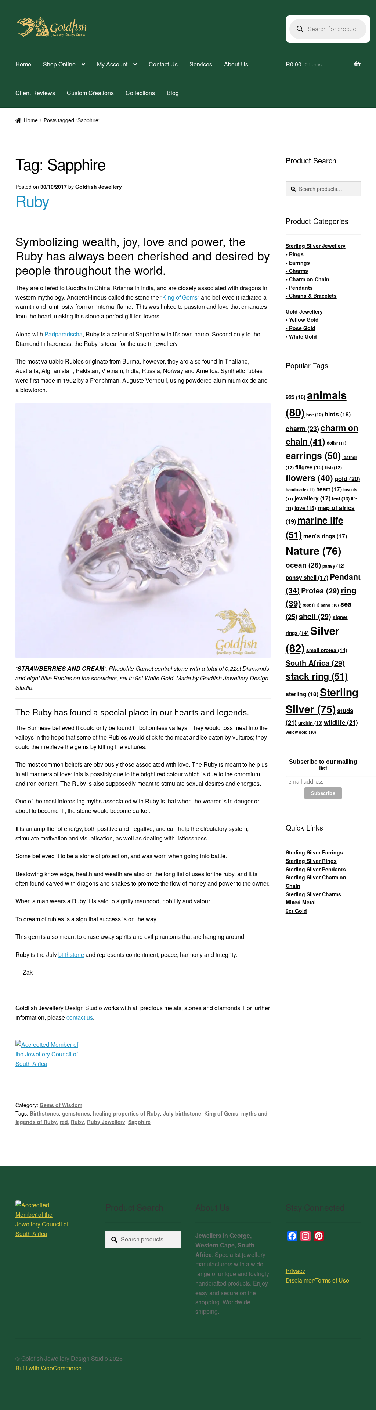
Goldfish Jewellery (98, 186)
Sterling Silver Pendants (316, 869)
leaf (341, 498)
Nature (313, 550)
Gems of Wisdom (61, 1105)
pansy (333, 566)
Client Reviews (35, 92)
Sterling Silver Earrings (314, 852)
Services (200, 64)
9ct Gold (296, 910)
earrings (313, 455)
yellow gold (301, 732)
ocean (303, 565)
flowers (309, 477)
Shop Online (59, 64)
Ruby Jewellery (106, 1121)
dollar (336, 443)
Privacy (295, 1270)
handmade (300, 490)
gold (347, 478)
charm (302, 428)
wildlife (341, 722)
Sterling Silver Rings (311, 860)
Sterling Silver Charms (313, 894)
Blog (173, 92)
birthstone (71, 954)
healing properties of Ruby (126, 1113)
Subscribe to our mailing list (323, 765)
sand (330, 605)
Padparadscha (63, 334)
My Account (112, 64)
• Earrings (298, 262)
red (64, 1121)
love (305, 507)
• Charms (297, 270)
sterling (302, 694)
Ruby (32, 200)
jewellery (312, 498)
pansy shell (307, 578)
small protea (326, 650)
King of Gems (180, 297)
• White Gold (301, 336)
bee (314, 414)
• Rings (295, 254)
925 (296, 397)
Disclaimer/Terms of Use (317, 1280)
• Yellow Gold (302, 319)
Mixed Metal (301, 902)
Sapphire (139, 1121)
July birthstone (182, 1113)
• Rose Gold (300, 328)
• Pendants (299, 287)
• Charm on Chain (307, 279)
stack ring (317, 676)
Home (23, 64)
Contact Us (163, 64)
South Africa (315, 662)
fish (333, 467)
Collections (140, 92)
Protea (320, 590)
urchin (310, 722)
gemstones (76, 1113)
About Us (236, 64)
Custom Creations (90, 92)
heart (329, 489)
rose (311, 605)
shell (315, 616)
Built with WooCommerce (48, 1368)
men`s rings (325, 536)
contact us (79, 1017)
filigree (309, 467)
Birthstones (44, 1113)
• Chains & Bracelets (311, 295)
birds (338, 414)
